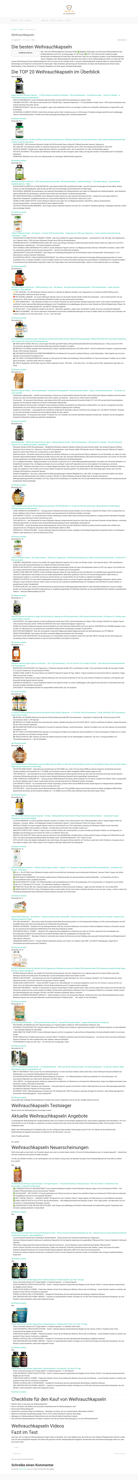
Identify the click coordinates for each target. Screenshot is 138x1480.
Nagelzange (17, 1453)
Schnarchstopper (119, 1453)
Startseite (14, 29)
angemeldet (22, 1469)
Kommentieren (122, 40)
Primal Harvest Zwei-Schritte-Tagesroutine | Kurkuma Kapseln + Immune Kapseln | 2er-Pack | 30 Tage (47, 1280)
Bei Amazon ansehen (18, 119)
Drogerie (21, 29)
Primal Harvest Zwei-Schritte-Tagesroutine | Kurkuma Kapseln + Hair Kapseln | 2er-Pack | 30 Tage (46, 1368)
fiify (33, 40)
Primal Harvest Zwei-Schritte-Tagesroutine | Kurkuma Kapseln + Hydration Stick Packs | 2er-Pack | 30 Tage (49, 1324)
